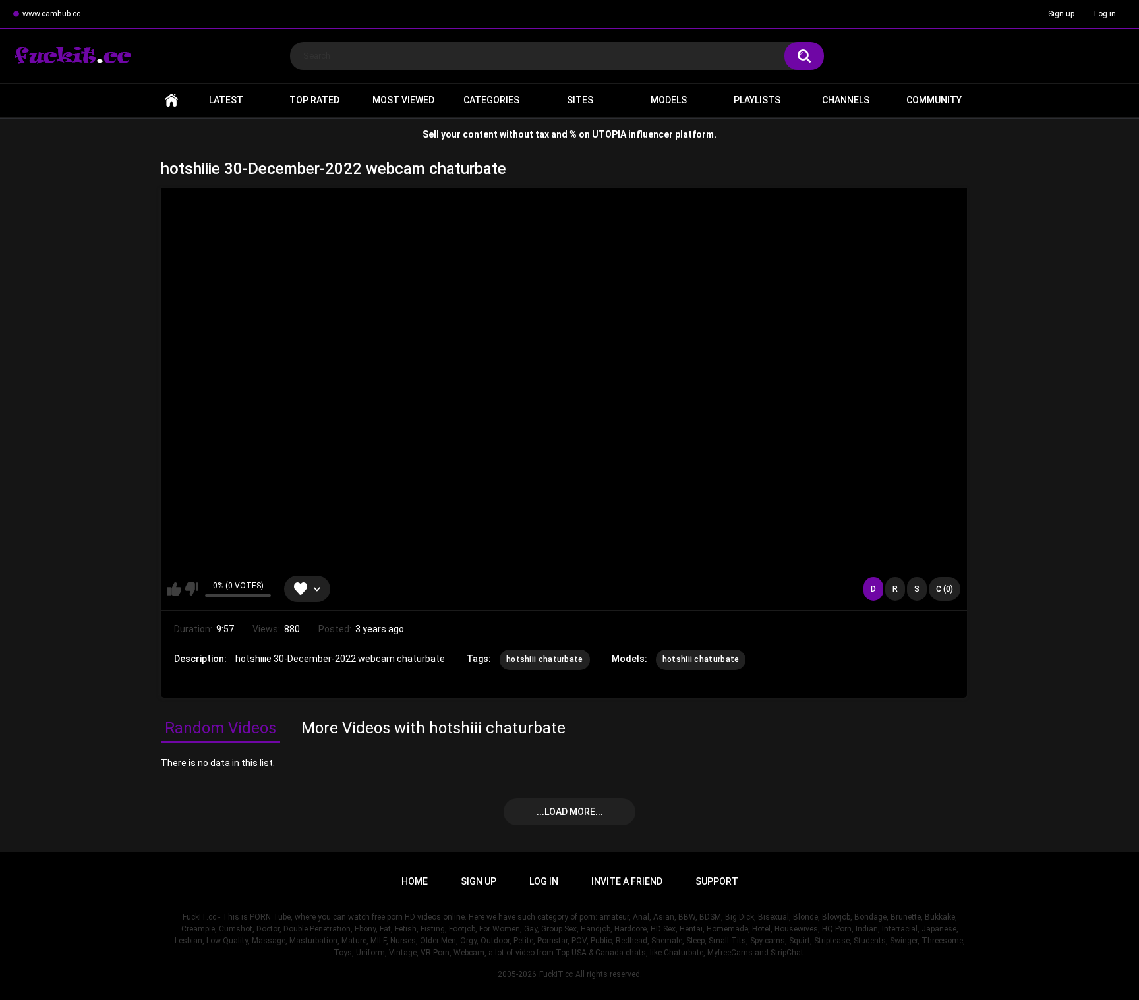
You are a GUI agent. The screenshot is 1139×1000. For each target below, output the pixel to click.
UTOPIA (609, 134)
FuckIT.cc (556, 974)
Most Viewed (403, 100)
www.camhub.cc (51, 13)
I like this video (174, 589)
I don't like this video (191, 589)
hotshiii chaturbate (544, 659)
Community (934, 100)
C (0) (944, 589)
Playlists (757, 100)
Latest (226, 100)
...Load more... (570, 811)
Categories (491, 100)
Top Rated (314, 100)
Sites (580, 100)
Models (669, 100)
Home (171, 100)
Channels (845, 100)
